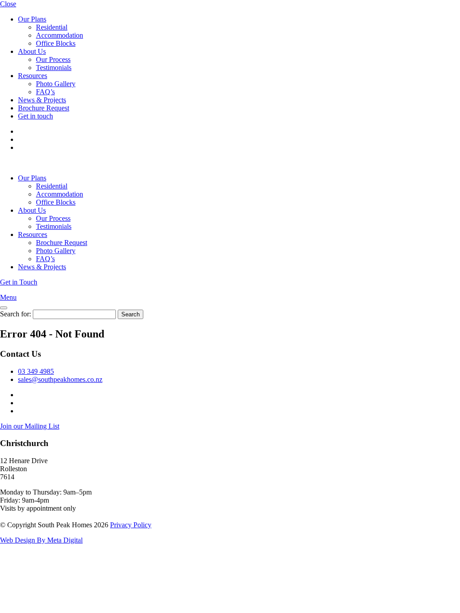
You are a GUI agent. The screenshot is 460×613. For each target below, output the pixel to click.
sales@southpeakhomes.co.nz (60, 379)
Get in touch (35, 116)
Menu (8, 297)
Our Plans (32, 19)
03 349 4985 (36, 371)
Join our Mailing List (29, 426)
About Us (32, 51)
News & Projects (42, 100)
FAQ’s (45, 92)
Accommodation (59, 35)
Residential (51, 27)
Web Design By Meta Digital (41, 540)
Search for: (15, 314)
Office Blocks (55, 43)
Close (8, 4)
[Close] (3, 307)
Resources (32, 75)
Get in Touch (18, 282)
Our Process (53, 59)
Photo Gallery (55, 84)
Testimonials (53, 67)
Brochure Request (43, 108)
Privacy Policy (130, 525)
